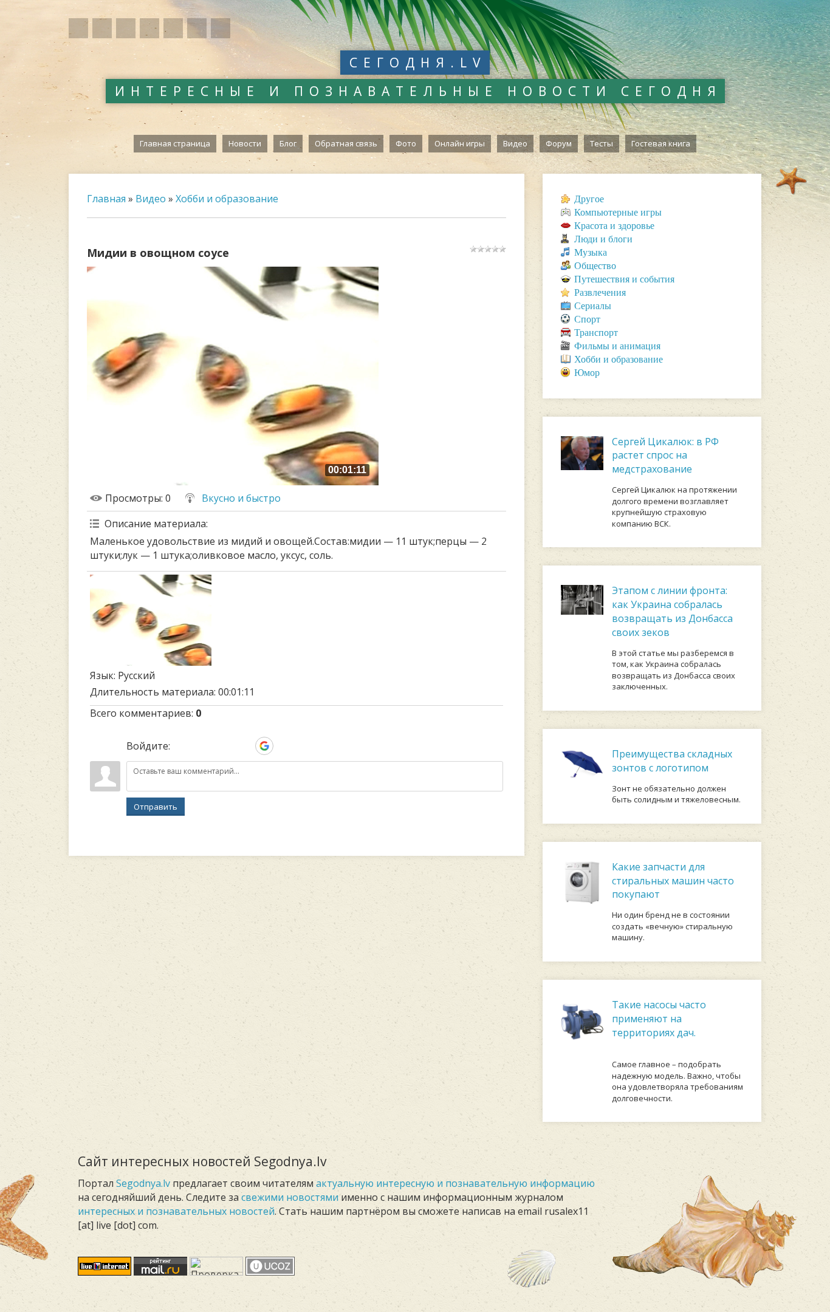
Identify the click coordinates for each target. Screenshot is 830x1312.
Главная (106, 198)
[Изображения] (150, 620)
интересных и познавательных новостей (176, 1211)
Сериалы (592, 306)
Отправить (155, 806)
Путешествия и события (624, 279)
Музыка (590, 252)
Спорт (587, 319)
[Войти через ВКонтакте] (202, 746)
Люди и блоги (603, 239)
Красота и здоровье (614, 225)
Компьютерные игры (618, 212)
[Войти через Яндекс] (244, 746)
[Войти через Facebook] (223, 746)
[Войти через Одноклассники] (285, 746)
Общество (595, 266)
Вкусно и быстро (241, 498)
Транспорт (596, 332)
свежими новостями (289, 1197)
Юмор (587, 372)
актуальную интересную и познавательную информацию (455, 1183)
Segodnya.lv (143, 1183)
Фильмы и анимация (617, 346)
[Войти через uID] (182, 746)
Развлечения (600, 292)
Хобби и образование (227, 198)
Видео (150, 198)
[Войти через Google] (264, 746)
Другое (589, 199)
